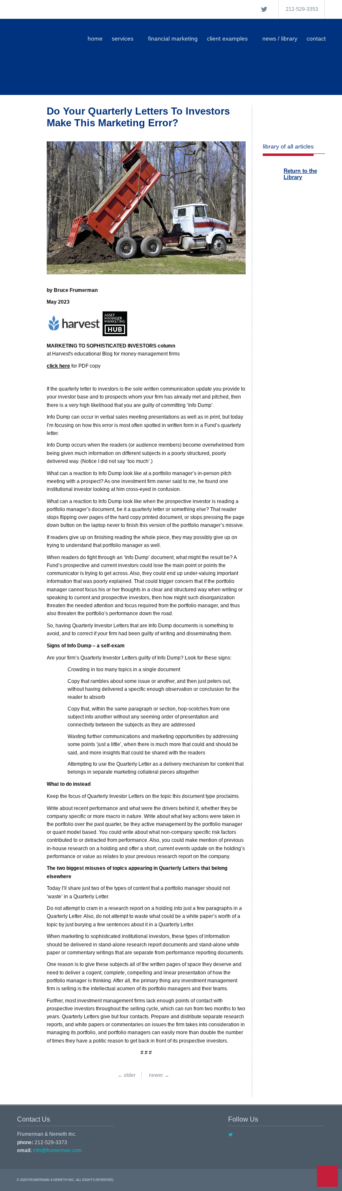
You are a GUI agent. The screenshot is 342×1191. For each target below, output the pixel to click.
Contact (316, 38)
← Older (127, 1075)
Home (95, 38)
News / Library (279, 38)
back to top (327, 1176)
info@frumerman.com (57, 1150)
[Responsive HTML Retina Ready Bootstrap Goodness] (100, 78)
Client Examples (227, 38)
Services (122, 38)
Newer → (159, 1075)
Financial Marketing (173, 38)
